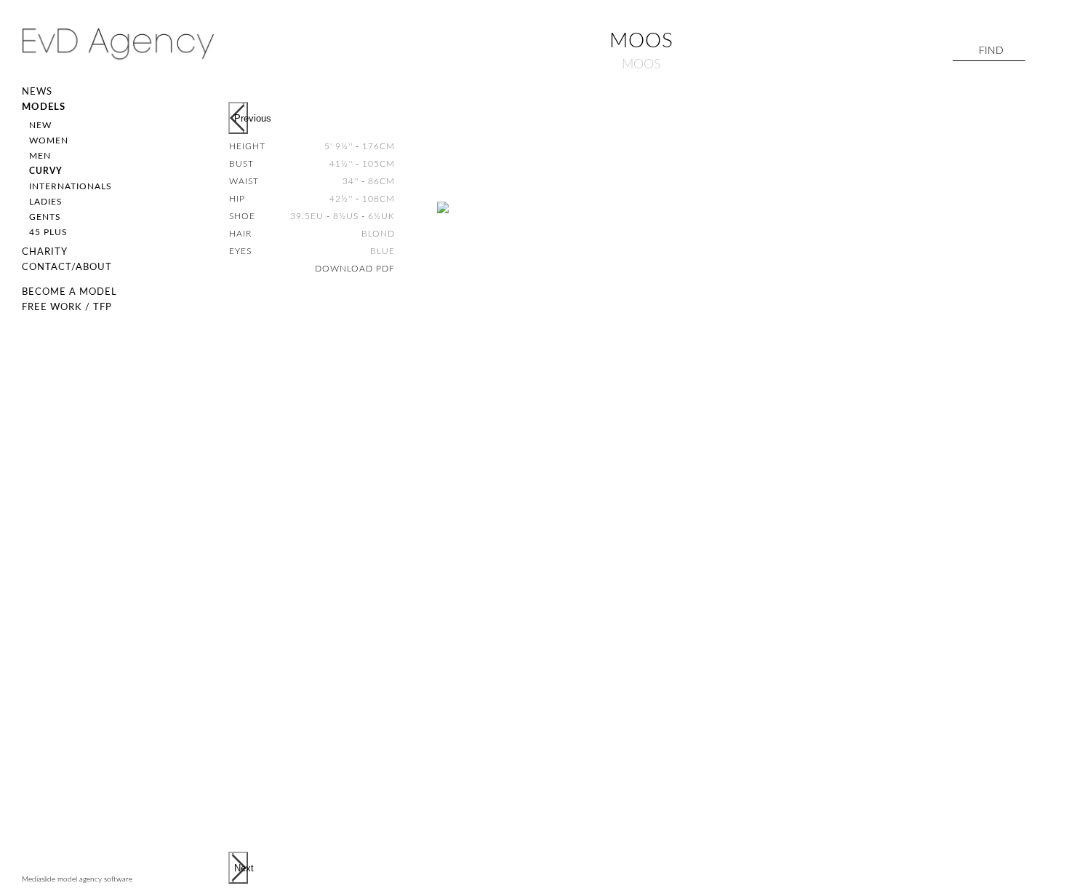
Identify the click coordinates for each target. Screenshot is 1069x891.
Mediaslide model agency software (77, 879)
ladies (46, 201)
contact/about (67, 267)
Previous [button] (241, 118)
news (37, 92)
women (48, 140)
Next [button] (241, 868)
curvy (46, 171)
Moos (641, 64)
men (40, 155)
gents (45, 217)
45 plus (48, 232)
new (40, 125)
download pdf (355, 268)
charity (45, 252)
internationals (70, 186)
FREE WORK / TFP (67, 307)
